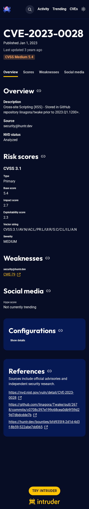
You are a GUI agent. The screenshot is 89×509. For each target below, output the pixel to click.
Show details (17, 340)
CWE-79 (9, 274)
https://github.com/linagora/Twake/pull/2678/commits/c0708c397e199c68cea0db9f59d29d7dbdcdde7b (44, 410)
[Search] (29, 9)
